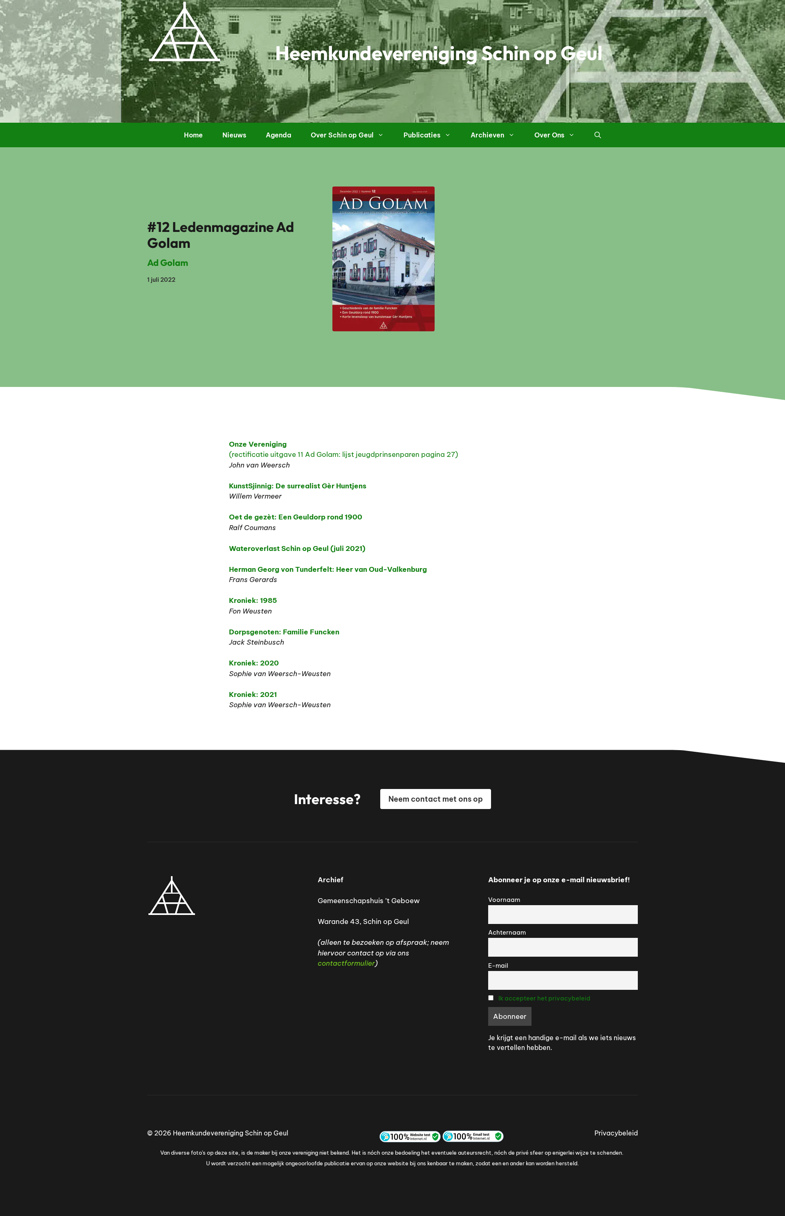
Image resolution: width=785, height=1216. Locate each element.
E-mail (498, 965)
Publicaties (422, 135)
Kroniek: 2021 (253, 694)
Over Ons (549, 135)
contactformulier (346, 963)
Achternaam (507, 932)
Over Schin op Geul (342, 135)
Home (193, 135)
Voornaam (504, 900)
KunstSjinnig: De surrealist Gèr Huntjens (297, 485)
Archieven (487, 135)
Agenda (278, 135)
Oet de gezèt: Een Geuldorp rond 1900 (295, 516)
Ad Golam (167, 262)
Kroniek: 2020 (254, 663)
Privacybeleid (616, 1133)
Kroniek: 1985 (253, 600)
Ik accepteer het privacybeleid (544, 998)
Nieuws (234, 135)
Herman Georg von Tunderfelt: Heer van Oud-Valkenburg (328, 569)
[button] (598, 135)
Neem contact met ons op (435, 799)
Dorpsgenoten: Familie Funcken (284, 631)
